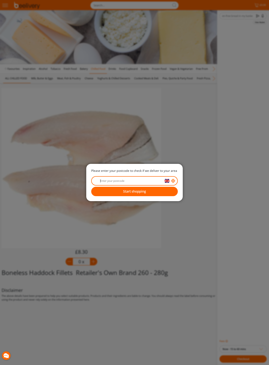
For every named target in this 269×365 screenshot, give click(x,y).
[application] (6, 355)
